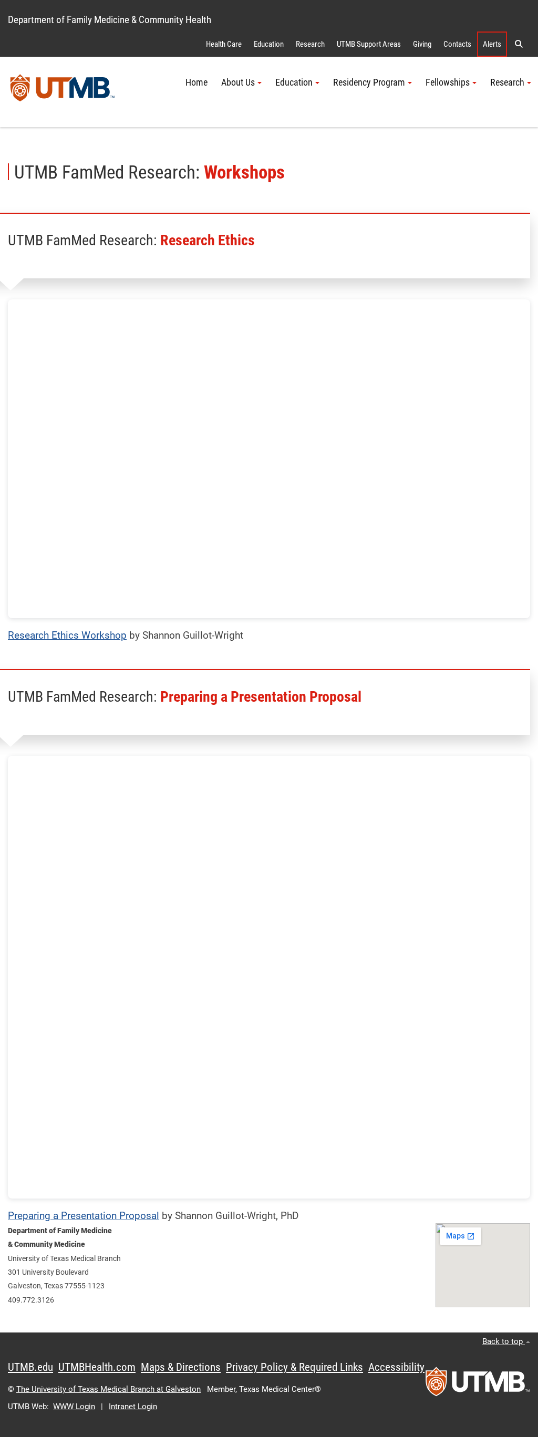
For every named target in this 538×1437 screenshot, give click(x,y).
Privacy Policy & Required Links (294, 1367)
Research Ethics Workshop (67, 635)
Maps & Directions (181, 1367)
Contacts (457, 44)
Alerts (492, 44)
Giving (422, 44)
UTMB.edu (30, 1367)
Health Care (224, 44)
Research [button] (507, 82)
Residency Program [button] (369, 82)
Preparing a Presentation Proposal (83, 1216)
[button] (518, 44)
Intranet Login (133, 1406)
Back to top (503, 1341)
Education (269, 44)
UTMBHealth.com (97, 1367)
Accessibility (396, 1367)
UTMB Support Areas (369, 44)
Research (310, 44)
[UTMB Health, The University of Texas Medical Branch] (477, 1385)
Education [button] (294, 82)
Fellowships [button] (448, 82)
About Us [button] (238, 82)
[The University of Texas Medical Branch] (62, 92)
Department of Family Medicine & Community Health (109, 20)
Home (196, 82)
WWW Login (74, 1406)
